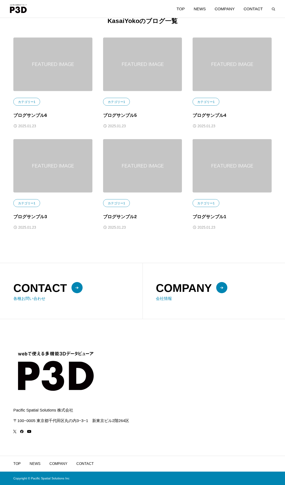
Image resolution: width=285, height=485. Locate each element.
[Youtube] (29, 431)
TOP (181, 9)
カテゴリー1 (26, 102)
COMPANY (225, 9)
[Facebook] (22, 431)
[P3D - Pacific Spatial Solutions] (18, 9)
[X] (15, 431)
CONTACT (253, 9)
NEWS (200, 9)
